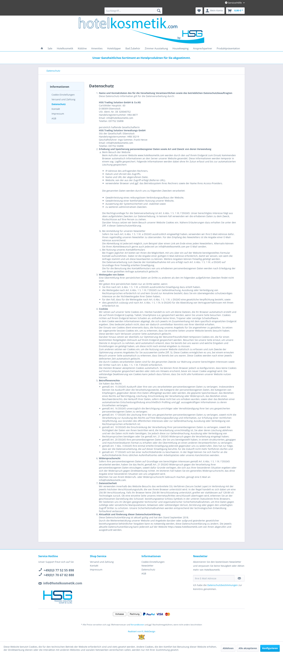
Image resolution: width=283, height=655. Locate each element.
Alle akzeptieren (248, 648)
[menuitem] (133, 10)
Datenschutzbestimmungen (222, 585)
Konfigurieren (270, 648)
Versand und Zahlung (63, 99)
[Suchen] (158, 10)
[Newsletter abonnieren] (239, 578)
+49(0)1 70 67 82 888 (59, 575)
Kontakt (56, 108)
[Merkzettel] (199, 10)
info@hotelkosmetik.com (62, 583)
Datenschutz (59, 104)
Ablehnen (228, 648)
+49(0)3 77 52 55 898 (59, 570)
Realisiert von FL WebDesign (141, 631)
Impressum (58, 113)
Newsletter (147, 565)
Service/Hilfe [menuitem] (234, 2)
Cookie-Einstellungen (63, 94)
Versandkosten (137, 624)
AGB (54, 118)
